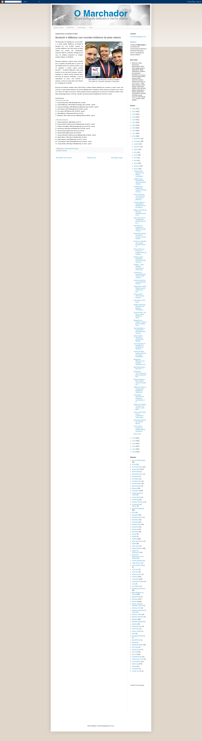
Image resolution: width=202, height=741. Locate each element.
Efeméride (135, 520)
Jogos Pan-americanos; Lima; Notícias (138, 556)
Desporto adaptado (138, 508)
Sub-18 (134, 652)
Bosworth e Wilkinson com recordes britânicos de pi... (140, 362)
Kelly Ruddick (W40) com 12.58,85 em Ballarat (138, 338)
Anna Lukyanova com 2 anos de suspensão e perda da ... (139, 197)
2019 (134, 128)
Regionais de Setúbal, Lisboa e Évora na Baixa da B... (140, 323)
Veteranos (135, 664)
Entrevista (135, 522)
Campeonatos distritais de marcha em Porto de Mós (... (140, 189)
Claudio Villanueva (138, 502)
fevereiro (137, 166)
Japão (134, 543)
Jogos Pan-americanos (135, 551)
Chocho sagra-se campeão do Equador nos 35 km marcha (140, 205)
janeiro (136, 169)
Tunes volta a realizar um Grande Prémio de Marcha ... (139, 428)
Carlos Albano (136, 497)
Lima (133, 584)
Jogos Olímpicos (137, 548)
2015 (134, 438)
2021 (134, 122)
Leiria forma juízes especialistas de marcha (140, 281)
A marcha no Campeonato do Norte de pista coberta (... (140, 275)
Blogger (111, 726)
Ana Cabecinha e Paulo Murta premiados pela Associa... (139, 330)
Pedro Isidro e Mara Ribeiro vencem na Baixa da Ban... (140, 289)
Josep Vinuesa (136, 574)
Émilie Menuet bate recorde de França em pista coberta (140, 236)
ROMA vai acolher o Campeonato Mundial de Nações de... (140, 389)
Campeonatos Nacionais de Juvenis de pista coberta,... (140, 181)
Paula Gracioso (137, 626)
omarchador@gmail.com (138, 36)
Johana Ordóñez (137, 560)
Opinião (134, 624)
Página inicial (58, 27)
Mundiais (135, 599)
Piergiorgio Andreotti (138, 636)
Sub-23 (134, 654)
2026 (134, 109)
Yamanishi (135, 669)
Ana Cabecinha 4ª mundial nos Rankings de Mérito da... (139, 346)
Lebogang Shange (138, 581)
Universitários (136, 661)
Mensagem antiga (117, 158)
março (136, 163)
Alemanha (135, 476)
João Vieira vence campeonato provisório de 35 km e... (140, 220)
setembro (137, 147)
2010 (134, 452)
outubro (136, 144)
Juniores (134, 576)
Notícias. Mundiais (138, 617)
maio (135, 158)
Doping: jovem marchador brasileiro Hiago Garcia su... (140, 259)
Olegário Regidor (137, 621)
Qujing (134, 642)
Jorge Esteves (136, 563)
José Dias (135, 569)
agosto (136, 149)
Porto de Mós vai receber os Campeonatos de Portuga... (140, 251)
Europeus (135, 529)
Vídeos (134, 666)
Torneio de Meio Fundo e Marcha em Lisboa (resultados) (140, 354)
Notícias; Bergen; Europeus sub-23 (137, 604)
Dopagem (135, 515)
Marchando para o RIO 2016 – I (139, 368)
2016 (134, 136)
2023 (134, 117)
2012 (134, 446)
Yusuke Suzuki (136, 671)
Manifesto (70, 27)
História (134, 539)
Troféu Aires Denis (138, 659)
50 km (134, 464)
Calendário (82, 27)
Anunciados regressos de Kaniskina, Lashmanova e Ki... (139, 398)
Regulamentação (137, 645)
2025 (134, 111)
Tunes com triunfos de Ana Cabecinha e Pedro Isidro (140, 414)
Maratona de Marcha (138, 588)
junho (136, 155)
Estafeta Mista (136, 524)
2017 (134, 133)
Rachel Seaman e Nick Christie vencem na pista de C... (140, 382)
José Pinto (135, 572)
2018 (134, 130)
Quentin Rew (136, 640)
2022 (134, 120)
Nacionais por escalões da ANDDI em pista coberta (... (140, 228)
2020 (134, 125)
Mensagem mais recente (64, 158)
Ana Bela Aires (136, 481)
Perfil (133, 633)
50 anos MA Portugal (138, 460)
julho (135, 152)
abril (135, 160)
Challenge (135, 499)
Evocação (135, 532)
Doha (133, 512)
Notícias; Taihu (136, 614)
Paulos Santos (136, 631)
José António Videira (138, 565)
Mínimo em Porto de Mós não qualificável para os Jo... (140, 212)
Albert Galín (135, 471)
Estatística (135, 527)
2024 (134, 114)
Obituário (135, 619)
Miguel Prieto (136, 597)
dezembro (137, 138)
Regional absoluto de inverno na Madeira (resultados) (139, 307)
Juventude (135, 579)
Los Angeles (136, 586)
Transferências (136, 657)
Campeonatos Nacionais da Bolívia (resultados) (139, 173)
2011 (134, 449)
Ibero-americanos (137, 541)
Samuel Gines (136, 649)
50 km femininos (137, 467)
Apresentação (136, 486)
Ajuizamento (136, 469)
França (134, 534)
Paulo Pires (135, 629)
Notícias (64, 150)
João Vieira (135, 546)
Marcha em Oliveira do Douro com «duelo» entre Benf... (140, 407)
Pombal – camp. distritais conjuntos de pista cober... (139, 267)
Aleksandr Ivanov (137, 474)
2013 (134, 443)
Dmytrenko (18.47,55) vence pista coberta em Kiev (140, 374)
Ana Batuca (135, 479)
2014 (134, 441)
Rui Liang (135, 647)
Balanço (134, 488)
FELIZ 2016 (137, 434)
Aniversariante (136, 483)
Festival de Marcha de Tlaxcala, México (140, 421)
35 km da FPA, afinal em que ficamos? (139, 295)
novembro (137, 141)
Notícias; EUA (136, 608)
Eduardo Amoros (137, 517)
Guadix (134, 536)
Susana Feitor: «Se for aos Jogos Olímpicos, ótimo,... (140, 315)
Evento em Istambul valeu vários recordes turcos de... (140, 243)
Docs (91, 27)
